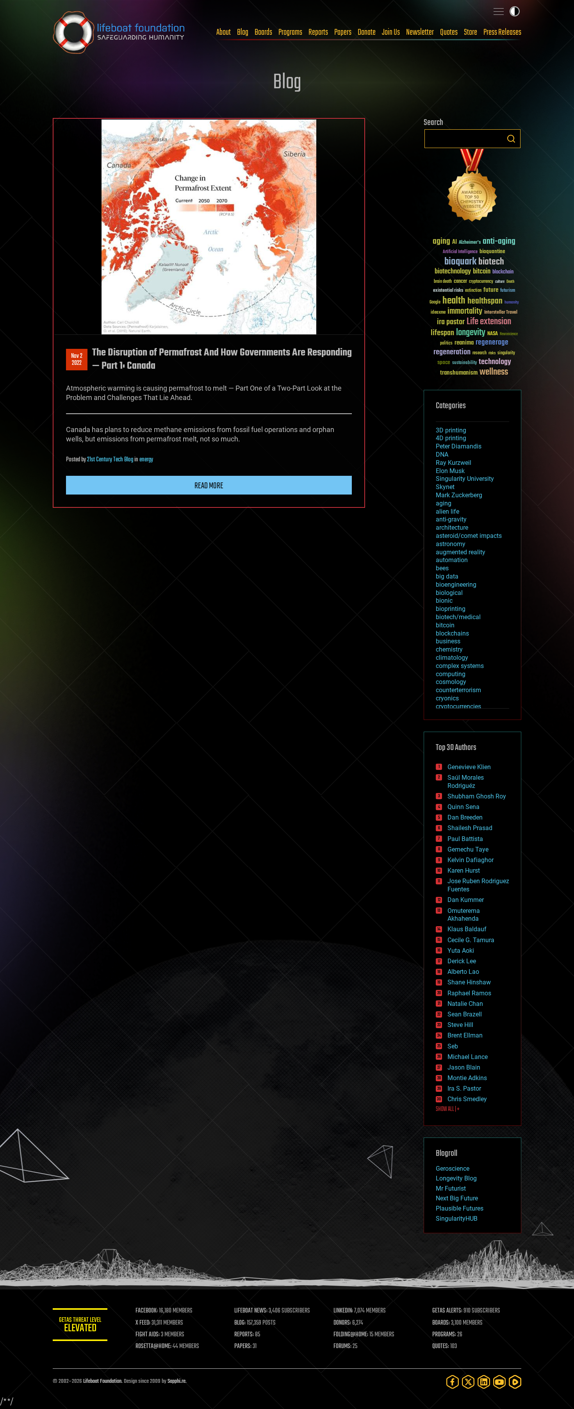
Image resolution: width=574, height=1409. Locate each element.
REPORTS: (244, 1335)
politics (446, 343)
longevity (470, 333)
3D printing (451, 430)
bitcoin (481, 272)
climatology (452, 657)
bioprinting (450, 609)
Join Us (391, 32)
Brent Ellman (465, 1035)
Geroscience (452, 1168)
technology (495, 362)
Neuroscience (509, 334)
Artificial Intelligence (460, 252)
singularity (506, 353)
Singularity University (465, 478)
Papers (342, 32)
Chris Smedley (467, 1099)
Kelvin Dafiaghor (470, 860)
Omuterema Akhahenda (463, 915)
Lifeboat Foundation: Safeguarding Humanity (119, 32)
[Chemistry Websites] (472, 187)
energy (146, 460)
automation (452, 560)
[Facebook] (452, 1382)
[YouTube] (499, 1382)
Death (510, 282)
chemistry (449, 649)
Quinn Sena (463, 807)
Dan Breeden (465, 817)
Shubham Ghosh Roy (476, 796)
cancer (460, 282)
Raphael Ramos (469, 993)
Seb (452, 1046)
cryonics (447, 698)
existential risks (448, 291)
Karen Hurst (463, 870)
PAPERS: (242, 1346)
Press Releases (502, 32)
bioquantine (492, 251)
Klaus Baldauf (467, 929)
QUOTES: (440, 1346)
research (479, 353)
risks (492, 353)
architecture (452, 527)
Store (470, 32)
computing (450, 674)
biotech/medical (458, 617)
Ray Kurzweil (453, 462)
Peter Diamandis (458, 446)
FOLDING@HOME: (350, 1335)
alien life (447, 511)
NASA (492, 334)
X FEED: (142, 1323)
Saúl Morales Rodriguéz (465, 781)
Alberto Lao (463, 971)
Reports (318, 32)
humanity (511, 302)
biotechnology (453, 272)
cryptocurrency (481, 281)
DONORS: (342, 1323)
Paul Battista (465, 839)
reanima (464, 342)
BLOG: (240, 1323)
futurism (507, 291)
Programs (290, 32)
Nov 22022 (76, 360)
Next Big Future (457, 1198)
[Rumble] (515, 1382)
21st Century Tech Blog (110, 460)
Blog (242, 32)
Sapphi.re (176, 1381)
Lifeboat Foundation (102, 1381)
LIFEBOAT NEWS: (250, 1311)
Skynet (445, 487)
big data (447, 576)
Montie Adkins (467, 1078)
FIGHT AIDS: (147, 1335)
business (448, 641)
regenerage (492, 342)
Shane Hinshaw (469, 982)
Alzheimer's (470, 243)
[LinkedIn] (484, 1382)
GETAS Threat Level (80, 1326)
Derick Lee (461, 961)
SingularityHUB (457, 1218)
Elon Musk (450, 471)
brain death (443, 281)
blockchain (502, 272)
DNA (442, 454)
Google (435, 302)
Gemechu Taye (467, 849)
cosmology (451, 682)
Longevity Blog (456, 1178)
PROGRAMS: (444, 1335)
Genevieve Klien (469, 767)
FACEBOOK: (146, 1311)
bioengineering (456, 584)
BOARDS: (441, 1323)
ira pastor (451, 322)
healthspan (485, 301)
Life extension (489, 322)
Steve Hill (460, 1025)
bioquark (460, 262)
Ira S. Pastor (464, 1088)
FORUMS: (342, 1346)
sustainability (464, 363)
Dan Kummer (465, 900)
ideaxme (438, 313)
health (453, 301)
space (443, 362)
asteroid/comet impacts (469, 535)
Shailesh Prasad (469, 828)
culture (499, 282)
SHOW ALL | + (448, 1109)
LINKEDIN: (343, 1311)
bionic (444, 600)
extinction (473, 290)
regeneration (452, 352)
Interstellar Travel (500, 313)
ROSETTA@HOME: (153, 1346)
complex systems (460, 666)
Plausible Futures (459, 1208)
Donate (367, 32)
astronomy (450, 544)
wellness (494, 372)
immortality (464, 311)
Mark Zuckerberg (459, 495)
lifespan (442, 333)
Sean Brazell (464, 1014)
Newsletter (420, 32)
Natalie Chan (465, 1003)
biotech (491, 262)
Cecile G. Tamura (470, 940)
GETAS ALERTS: (447, 1311)
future (490, 290)
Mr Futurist (451, 1188)
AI (454, 242)
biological (449, 592)
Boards (263, 32)
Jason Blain (463, 1067)
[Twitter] (468, 1382)
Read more (208, 486)
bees (442, 568)
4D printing (451, 438)
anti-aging (499, 241)
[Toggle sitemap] (499, 11)
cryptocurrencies (458, 706)
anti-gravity (451, 519)
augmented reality (460, 552)
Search (511, 138)
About (223, 32)
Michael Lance (467, 1057)
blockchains (452, 633)
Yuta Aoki (460, 950)
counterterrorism (458, 690)
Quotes (449, 32)
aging (441, 241)
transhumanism (459, 373)
